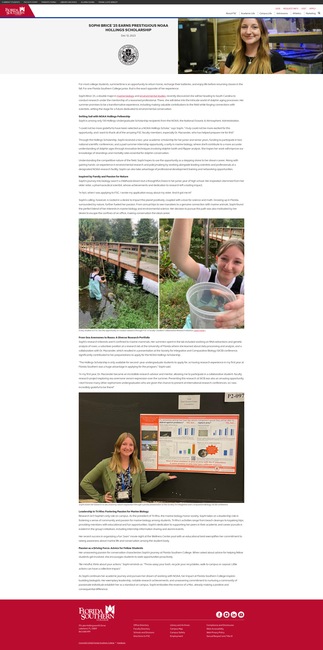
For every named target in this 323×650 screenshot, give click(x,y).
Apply (312, 8)
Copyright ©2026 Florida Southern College (96, 643)
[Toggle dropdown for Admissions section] (288, 13)
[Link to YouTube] (241, 614)
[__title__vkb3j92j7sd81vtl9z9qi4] (102, 619)
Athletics (297, 13)
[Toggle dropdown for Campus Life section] (272, 13)
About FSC (231, 13)
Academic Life (248, 13)
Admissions (282, 13)
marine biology (125, 95)
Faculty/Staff (30, 2)
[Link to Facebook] (219, 614)
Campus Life (266, 13)
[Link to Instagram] (226, 614)
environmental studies (153, 95)
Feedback (121, 643)
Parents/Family (49, 2)
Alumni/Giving (88, 2)
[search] (319, 13)
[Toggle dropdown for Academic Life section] (255, 13)
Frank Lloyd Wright (108, 2)
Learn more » (200, 330)
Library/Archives (68, 2)
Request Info (290, 8)
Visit (303, 8)
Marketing (311, 13)
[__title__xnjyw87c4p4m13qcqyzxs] (15, 10)
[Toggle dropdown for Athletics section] (302, 13)
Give (278, 8)
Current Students (11, 2)
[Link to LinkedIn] (234, 614)
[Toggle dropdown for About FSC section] (237, 13)
